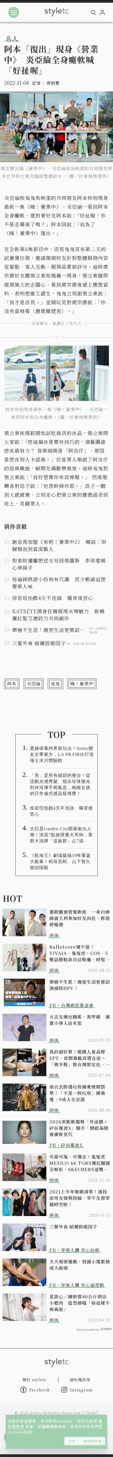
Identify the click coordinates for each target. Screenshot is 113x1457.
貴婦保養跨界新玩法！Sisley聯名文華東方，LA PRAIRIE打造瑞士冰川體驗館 (62, 754)
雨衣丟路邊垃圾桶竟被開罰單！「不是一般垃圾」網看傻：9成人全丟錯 (77, 1093)
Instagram (81, 1390)
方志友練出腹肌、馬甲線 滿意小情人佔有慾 (79, 1020)
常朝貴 (53, 83)
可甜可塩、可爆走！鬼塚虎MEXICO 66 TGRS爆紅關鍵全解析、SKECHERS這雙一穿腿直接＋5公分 (79, 1163)
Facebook (39, 1390)
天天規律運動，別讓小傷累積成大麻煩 (79, 1264)
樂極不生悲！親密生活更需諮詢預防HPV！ (79, 985)
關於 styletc (34, 1379)
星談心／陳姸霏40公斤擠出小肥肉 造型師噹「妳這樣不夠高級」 (79, 1302)
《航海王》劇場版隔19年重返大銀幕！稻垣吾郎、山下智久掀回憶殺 (60, 861)
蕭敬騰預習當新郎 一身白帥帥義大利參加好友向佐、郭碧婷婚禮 (79, 918)
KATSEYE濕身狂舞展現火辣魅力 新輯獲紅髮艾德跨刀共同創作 (58, 614)
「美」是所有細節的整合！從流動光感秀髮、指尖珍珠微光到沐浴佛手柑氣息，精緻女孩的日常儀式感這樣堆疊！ (60, 784)
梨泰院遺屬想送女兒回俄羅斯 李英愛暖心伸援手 (59, 564)
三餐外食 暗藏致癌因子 (73, 1226)
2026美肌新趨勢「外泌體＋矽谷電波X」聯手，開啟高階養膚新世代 (79, 1128)
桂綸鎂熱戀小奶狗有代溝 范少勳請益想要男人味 (59, 583)
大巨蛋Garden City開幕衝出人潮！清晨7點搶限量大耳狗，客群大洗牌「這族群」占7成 (61, 834)
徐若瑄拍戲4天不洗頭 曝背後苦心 (52, 597)
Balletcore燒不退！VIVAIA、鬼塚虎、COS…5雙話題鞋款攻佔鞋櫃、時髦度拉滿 (79, 953)
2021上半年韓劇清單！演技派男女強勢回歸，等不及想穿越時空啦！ (79, 1198)
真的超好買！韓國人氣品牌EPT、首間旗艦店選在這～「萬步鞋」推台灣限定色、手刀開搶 (79, 1058)
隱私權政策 (80, 1379)
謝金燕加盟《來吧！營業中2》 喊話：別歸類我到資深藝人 (59, 545)
